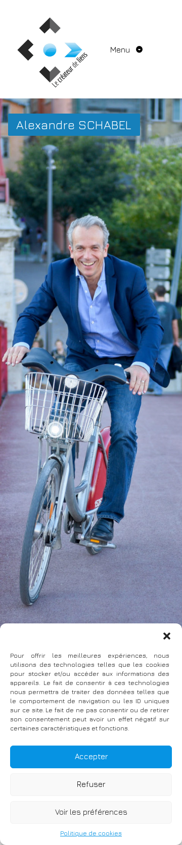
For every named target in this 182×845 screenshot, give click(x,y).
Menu (121, 49)
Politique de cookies (91, 833)
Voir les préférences (91, 812)
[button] (167, 636)
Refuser (91, 784)
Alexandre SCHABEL (73, 125)
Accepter (91, 756)
